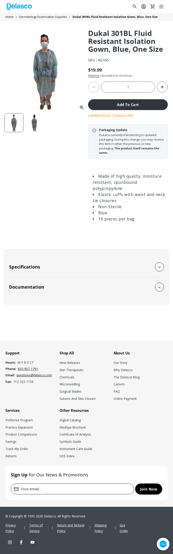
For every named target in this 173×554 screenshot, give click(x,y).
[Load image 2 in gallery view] (34, 122)
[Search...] (134, 6)
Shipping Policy (100, 528)
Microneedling (69, 384)
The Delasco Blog (127, 377)
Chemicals (66, 377)
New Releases (69, 363)
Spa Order (124, 528)
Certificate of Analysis (75, 434)
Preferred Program (19, 420)
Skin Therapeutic (71, 370)
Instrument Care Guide (75, 449)
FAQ (117, 391)
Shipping (93, 76)
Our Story (120, 363)
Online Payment (125, 398)
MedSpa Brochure (72, 427)
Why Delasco (123, 370)
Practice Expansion (19, 427)
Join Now (148, 489)
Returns (11, 456)
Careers (119, 384)
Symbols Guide (70, 441)
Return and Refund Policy (70, 528)
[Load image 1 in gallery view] (14, 122)
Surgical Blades (70, 391)
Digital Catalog (70, 420)
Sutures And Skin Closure (77, 398)
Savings (10, 441)
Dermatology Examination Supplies (43, 16)
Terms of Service (36, 528)
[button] (161, 6)
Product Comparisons (21, 434)
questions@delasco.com (34, 375)
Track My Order (16, 449)
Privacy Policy (10, 528)
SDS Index (66, 456)
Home (9, 16)
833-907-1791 (28, 369)
